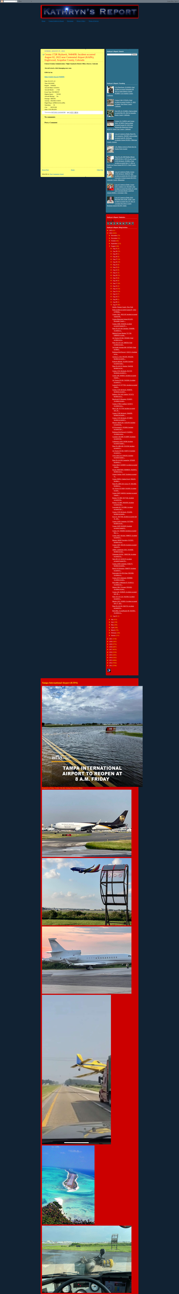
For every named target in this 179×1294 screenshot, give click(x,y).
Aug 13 (115, 291)
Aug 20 (115, 275)
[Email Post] (67, 112)
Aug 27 (115, 259)
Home (43, 21)
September (114, 243)
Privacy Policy (81, 21)
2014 (111, 657)
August (113, 246)
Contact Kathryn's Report (56, 21)
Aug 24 (115, 264)
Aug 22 (115, 270)
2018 (111, 647)
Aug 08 (115, 302)
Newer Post (45, 170)
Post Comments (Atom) (57, 174)
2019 (111, 644)
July (112, 619)
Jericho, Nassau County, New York (122, 307)
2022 (111, 233)
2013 (111, 660)
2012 (111, 663)
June (112, 622)
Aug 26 (115, 262)
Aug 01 (115, 616)
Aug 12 (115, 294)
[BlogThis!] (72, 113)
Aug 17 (115, 283)
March (113, 630)
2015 (111, 655)
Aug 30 (115, 251)
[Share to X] (74, 113)
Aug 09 (115, 299)
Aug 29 (115, 254)
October (113, 241)
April (112, 627)
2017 (111, 649)
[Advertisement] (89, 35)
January (113, 635)
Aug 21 (115, 272)
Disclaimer (70, 21)
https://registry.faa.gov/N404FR (54, 77)
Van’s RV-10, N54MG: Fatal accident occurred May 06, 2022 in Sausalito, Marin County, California (126, 113)
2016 (111, 652)
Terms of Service (94, 21)
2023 (111, 230)
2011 (111, 665)
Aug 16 (115, 286)
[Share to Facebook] (75, 113)
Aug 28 (115, 256)
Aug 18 (115, 280)
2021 (111, 639)
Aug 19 (115, 278)
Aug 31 (115, 248)
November (114, 238)
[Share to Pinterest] (77, 113)
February (114, 633)
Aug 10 (115, 296)
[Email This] (70, 113)
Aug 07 (115, 305)
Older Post (100, 170)
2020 (111, 641)
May (112, 625)
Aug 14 (115, 288)
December (114, 235)
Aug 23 (115, 267)
